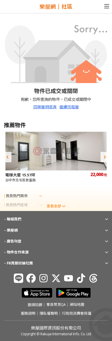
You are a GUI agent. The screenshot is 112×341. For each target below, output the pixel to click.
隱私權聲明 (49, 313)
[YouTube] (68, 278)
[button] (7, 157)
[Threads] (93, 278)
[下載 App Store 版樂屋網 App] (37, 293)
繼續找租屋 (69, 106)
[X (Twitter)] (56, 278)
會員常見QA (56, 305)
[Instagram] (43, 278)
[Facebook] (31, 278)
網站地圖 (77, 305)
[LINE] (18, 278)
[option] (56, 157)
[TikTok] (81, 278)
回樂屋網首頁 (45, 106)
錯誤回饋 (35, 305)
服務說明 (28, 313)
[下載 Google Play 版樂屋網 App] (73, 293)
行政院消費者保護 (76, 313)
